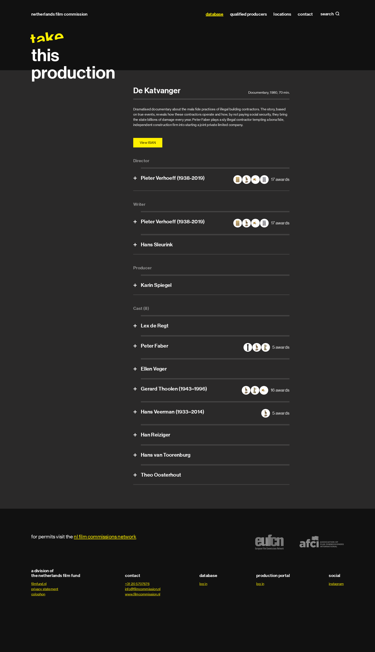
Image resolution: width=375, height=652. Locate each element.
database (215, 14)
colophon (38, 594)
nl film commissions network (105, 536)
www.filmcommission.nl (142, 594)
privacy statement (44, 589)
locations (282, 14)
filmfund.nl (38, 584)
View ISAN (148, 143)
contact (305, 14)
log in (203, 584)
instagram (336, 584)
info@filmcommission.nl (142, 589)
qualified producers (248, 14)
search (327, 14)
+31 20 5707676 (137, 584)
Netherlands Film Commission (59, 14)
